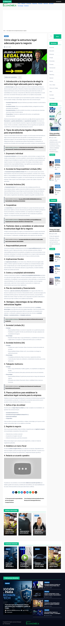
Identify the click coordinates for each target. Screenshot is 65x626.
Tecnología (20, 5)
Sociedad (51, 3)
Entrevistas (51, 61)
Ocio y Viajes (52, 84)
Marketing (51, 74)
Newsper (19, 622)
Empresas (34, 3)
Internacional (52, 67)
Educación (51, 50)
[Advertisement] (32, 20)
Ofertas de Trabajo (53, 88)
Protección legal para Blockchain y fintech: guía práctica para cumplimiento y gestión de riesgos (17, 606)
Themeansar (7, 623)
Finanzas (40, 3)
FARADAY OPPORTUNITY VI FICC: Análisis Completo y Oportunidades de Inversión (40, 567)
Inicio (19, 3)
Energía (51, 57)
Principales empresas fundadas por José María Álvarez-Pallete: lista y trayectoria (52, 586)
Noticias (23, 3)
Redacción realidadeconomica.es (14, 610)
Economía (28, 3)
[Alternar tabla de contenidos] (19, 77)
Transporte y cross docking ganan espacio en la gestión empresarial (9, 533)
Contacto (26, 5)
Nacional (46, 3)
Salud (50, 91)
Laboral (51, 71)
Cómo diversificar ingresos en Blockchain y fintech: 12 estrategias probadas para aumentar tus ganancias (52, 614)
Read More (52, 154)
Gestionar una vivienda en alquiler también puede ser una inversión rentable (39, 534)
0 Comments (9, 612)
